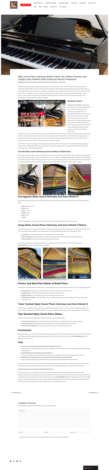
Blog (40, 6)
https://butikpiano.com (23, 245)
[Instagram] (14, 461)
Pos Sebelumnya (15, 392)
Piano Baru (74, 3)
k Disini (65, 279)
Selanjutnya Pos (94, 392)
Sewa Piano (82, 3)
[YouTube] (10, 461)
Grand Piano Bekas (64, 3)
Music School (91, 3)
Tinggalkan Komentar (23, 82)
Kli (62, 279)
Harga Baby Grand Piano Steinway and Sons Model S (44, 82)
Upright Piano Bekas (50, 3)
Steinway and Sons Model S (74, 105)
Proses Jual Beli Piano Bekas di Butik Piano (43, 283)
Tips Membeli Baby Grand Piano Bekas (40, 314)
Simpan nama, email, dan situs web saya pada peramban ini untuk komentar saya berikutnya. (44, 437)
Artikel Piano (53, 6)
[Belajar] (20, 461)
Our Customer (63, 6)
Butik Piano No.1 (38, 3)
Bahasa (46, 6)
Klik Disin (50, 369)
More (35, 6)
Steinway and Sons (66, 157)
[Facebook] (17, 461)
